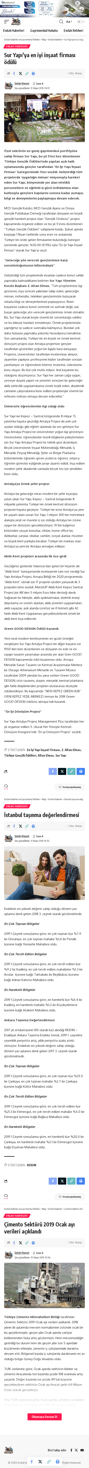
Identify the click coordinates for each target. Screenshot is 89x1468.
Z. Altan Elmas (71, 750)
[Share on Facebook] (14, 73)
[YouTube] (82, 1450)
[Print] (33, 73)
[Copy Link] (27, 73)
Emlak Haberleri (17, 46)
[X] (76, 1450)
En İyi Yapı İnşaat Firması (43, 750)
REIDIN (31, 1165)
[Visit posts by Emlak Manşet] (8, 85)
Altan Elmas (46, 755)
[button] (7, 21)
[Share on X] (20, 73)
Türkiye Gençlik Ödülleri (20, 755)
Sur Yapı (60, 755)
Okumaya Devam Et (45, 1416)
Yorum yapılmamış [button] (72, 787)
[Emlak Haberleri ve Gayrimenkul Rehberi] (16, 21)
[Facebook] (71, 1450)
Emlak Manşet (22, 83)
